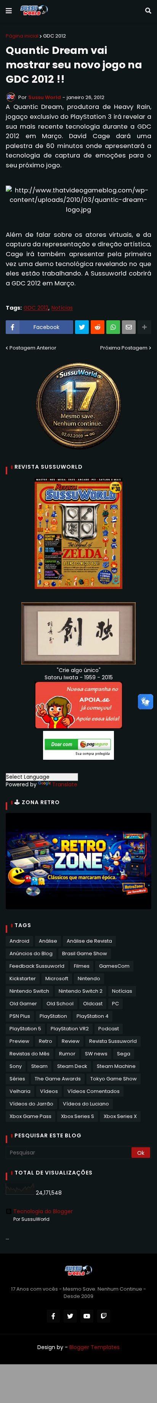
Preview (19, 1041)
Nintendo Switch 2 (81, 991)
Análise (48, 941)
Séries (17, 1078)
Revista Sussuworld (113, 1041)
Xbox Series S (77, 1116)
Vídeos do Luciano (86, 1103)
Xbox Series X (120, 1116)
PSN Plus (20, 1016)
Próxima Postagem (123, 347)
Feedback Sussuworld (37, 966)
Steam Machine (116, 1066)
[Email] (129, 327)
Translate (64, 784)
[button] (9, 11)
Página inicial (22, 35)
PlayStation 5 (25, 1028)
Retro (45, 1041)
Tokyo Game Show (113, 1078)
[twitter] (70, 1316)
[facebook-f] (53, 1316)
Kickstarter (23, 978)
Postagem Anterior (33, 347)
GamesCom (114, 966)
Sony (16, 1066)
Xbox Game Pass (30, 1116)
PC (115, 1003)
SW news (96, 1053)
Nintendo (89, 978)
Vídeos (49, 1091)
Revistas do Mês (30, 1053)
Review (71, 1041)
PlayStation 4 (93, 1016)
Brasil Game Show (84, 953)
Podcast (108, 1028)
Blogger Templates (94, 1347)
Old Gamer (23, 1003)
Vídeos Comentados (93, 1091)
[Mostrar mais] (144, 327)
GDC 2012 (54, 35)
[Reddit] (97, 327)
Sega (123, 1053)
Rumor (67, 1053)
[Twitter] (82, 327)
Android (19, 941)
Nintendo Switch (29, 991)
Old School (60, 1003)
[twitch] (103, 1316)
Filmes (82, 966)
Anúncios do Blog (31, 953)
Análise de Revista (89, 941)
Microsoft (56, 978)
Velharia (20, 1091)
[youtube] (86, 1316)
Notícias (62, 308)
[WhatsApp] (113, 327)
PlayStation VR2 (70, 1028)
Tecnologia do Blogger (43, 1211)
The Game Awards (58, 1078)
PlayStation (53, 1016)
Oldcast (93, 1003)
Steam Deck (72, 1066)
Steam (39, 1066)
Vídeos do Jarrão (31, 1103)
